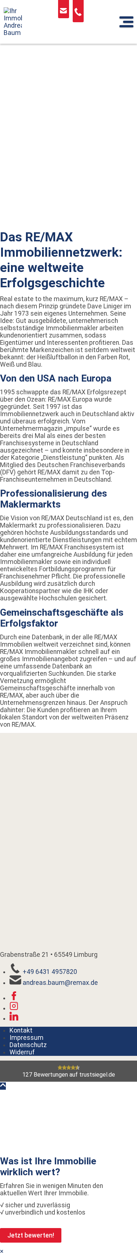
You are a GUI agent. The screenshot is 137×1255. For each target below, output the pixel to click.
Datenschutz (28, 1045)
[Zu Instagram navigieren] (13, 1008)
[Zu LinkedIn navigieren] (13, 1018)
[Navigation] (126, 21)
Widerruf (22, 1052)
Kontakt (21, 1030)
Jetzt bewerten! (30, 1235)
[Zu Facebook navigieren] (13, 998)
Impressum (26, 1037)
